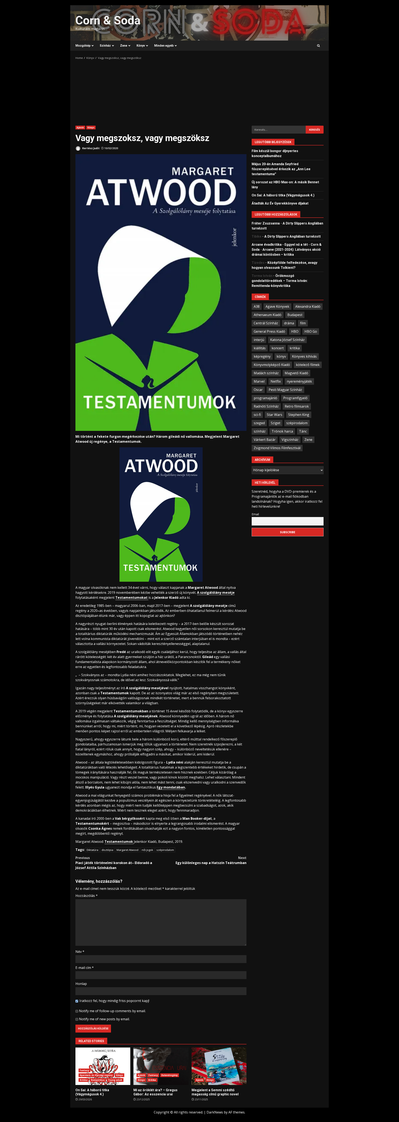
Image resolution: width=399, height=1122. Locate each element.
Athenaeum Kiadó (267, 314)
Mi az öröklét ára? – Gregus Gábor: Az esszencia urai (160, 1066)
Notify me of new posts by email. (104, 1019)
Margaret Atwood (127, 850)
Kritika (83, 1080)
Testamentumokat (131, 597)
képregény (262, 356)
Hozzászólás (86, 895)
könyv (281, 356)
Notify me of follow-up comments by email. (112, 1011)
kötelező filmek (308, 364)
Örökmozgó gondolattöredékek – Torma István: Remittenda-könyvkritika (280, 281)
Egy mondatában (171, 787)
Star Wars (274, 414)
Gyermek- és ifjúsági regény (96, 1075)
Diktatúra (92, 850)
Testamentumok (119, 841)
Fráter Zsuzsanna (266, 223)
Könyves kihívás (304, 356)
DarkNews (215, 1112)
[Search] (318, 46)
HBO (294, 331)
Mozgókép (82, 45)
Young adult (115, 1080)
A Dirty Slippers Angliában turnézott (292, 236)
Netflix (276, 381)
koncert (278, 348)
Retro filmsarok (297, 406)
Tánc (303, 431)
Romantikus (98, 1080)
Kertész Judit (91, 148)
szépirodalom (165, 850)
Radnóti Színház (266, 406)
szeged (259, 422)
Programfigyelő (295, 397)
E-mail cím (84, 967)
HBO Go (310, 331)
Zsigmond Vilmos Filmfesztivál (277, 447)
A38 (257, 306)
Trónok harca (282, 431)
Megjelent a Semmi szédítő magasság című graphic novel (219, 1066)
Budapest (294, 314)
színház (260, 431)
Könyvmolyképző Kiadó (272, 364)
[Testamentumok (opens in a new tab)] (133, 841)
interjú (259, 339)
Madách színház (266, 373)
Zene (123, 45)
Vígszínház (290, 439)
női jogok (147, 850)
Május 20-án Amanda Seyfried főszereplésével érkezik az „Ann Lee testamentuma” (281, 169)
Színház (105, 45)
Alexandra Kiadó (307, 306)
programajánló (265, 397)
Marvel (259, 381)
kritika (295, 348)
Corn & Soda (107, 20)
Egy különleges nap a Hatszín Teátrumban (211, 860)
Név (79, 951)
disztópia (107, 850)
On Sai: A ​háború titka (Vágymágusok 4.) (102, 1066)
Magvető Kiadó (296, 373)
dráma (289, 323)
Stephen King (298, 414)
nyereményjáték (299, 381)
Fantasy (84, 1070)
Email (255, 514)
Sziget (275, 422)
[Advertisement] (199, 91)
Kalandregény (169, 1075)
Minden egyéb (164, 45)
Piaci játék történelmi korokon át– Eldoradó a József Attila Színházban (113, 862)
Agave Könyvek (277, 306)
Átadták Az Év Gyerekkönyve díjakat (280, 203)
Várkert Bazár (265, 439)
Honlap (81, 983)
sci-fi (257, 414)
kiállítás (260, 348)
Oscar (258, 389)
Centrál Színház (266, 323)
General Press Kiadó (269, 331)
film (303, 323)
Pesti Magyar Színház (285, 389)
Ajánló (80, 127)
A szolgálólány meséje (216, 592)
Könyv (141, 45)
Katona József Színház (287, 339)
